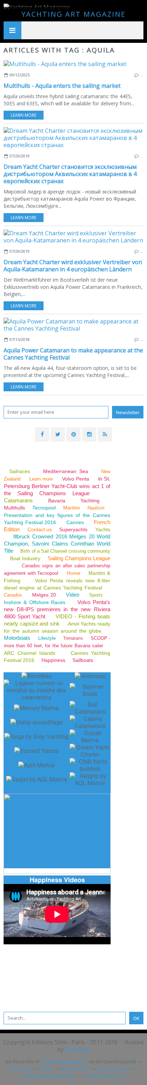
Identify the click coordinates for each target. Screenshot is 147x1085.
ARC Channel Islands (29, 653)
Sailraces (20, 471)
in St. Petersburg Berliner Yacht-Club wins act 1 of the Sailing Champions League (57, 486)
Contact (46, 1069)
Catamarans (18, 500)
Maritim (71, 508)
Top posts (20, 1069)
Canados (13, 595)
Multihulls (15, 508)
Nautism (96, 508)
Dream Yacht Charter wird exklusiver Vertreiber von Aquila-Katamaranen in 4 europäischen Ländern (73, 265)
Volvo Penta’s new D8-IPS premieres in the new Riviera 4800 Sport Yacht (57, 609)
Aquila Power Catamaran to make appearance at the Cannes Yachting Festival (73, 353)
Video (72, 595)
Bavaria (56, 500)
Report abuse (75, 1069)
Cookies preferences (104, 1076)
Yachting (90, 500)
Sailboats (82, 660)
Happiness (53, 660)
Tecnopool (44, 508)
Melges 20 (44, 595)
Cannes (75, 522)
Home (73, 573)
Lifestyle (47, 638)
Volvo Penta (75, 479)
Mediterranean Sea (65, 471)
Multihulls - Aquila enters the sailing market (62, 86)
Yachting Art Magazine (73, 14)
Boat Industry (25, 558)
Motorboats (17, 638)
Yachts (102, 529)
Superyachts (73, 529)
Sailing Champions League (79, 558)
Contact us (39, 529)
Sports (96, 595)
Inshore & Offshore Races (34, 602)
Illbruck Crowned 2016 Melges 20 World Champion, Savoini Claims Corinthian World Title (57, 543)
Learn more (23, 115)
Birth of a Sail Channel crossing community (65, 551)
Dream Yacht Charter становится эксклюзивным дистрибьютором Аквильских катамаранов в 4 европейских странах (70, 174)
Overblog (77, 1049)
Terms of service (114, 1069)
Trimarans (73, 638)
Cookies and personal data (47, 1076)
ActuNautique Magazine (64, 1062)
